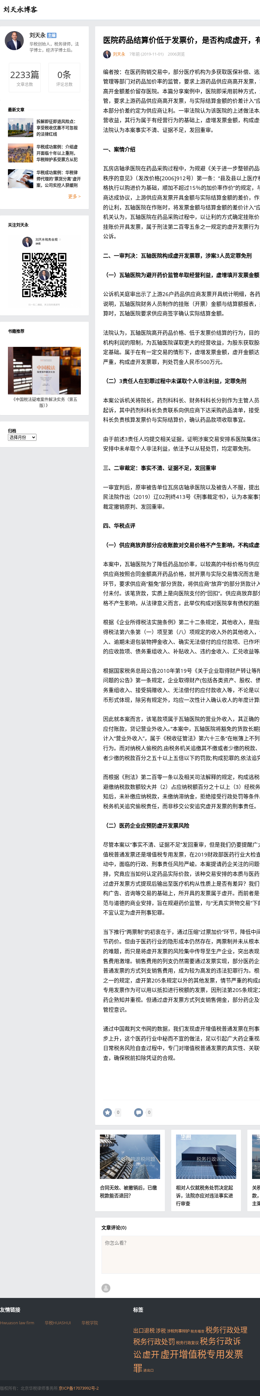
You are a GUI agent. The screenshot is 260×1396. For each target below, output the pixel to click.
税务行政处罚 (154, 1341)
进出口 (148, 1370)
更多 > (74, 196)
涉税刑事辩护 (178, 1331)
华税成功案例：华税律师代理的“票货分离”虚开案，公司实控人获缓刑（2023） (58, 178)
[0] (107, 1112)
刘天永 (37, 35)
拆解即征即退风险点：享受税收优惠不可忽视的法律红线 (57, 127)
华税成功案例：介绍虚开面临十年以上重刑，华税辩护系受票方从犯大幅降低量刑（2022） (57, 153)
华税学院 (89, 1323)
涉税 (161, 1330)
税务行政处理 (226, 1330)
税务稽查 (198, 1331)
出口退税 (144, 1330)
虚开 (150, 1354)
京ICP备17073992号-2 (79, 1388)
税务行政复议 (187, 1343)
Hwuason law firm (17, 1323)
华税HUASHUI (58, 1323)
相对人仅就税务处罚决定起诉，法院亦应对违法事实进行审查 (204, 1195)
